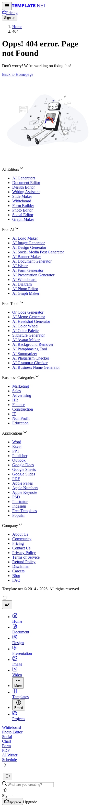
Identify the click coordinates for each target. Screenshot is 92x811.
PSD (16, 497)
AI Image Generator (28, 243)
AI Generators (23, 178)
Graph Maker (23, 219)
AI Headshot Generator (31, 321)
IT (14, 414)
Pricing (18, 543)
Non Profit (20, 418)
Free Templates (24, 511)
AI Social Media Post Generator (38, 252)
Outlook (19, 460)
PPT (15, 451)
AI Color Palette (25, 330)
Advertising (21, 395)
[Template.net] (29, 7)
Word (16, 442)
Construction (22, 409)
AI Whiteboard (24, 279)
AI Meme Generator (28, 317)
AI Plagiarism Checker (30, 358)
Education (20, 423)
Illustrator (20, 501)
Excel (16, 446)
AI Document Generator (32, 261)
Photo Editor (22, 210)
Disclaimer (21, 566)
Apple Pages (22, 483)
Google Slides (23, 474)
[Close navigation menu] (7, 604)
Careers (18, 571)
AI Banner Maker (26, 256)
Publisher (19, 455)
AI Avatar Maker (26, 340)
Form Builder (23, 205)
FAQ (16, 580)
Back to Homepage (17, 74)
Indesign (19, 506)
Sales (16, 391)
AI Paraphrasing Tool (29, 349)
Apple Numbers (25, 488)
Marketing (20, 386)
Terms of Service (26, 557)
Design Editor (23, 187)
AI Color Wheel (25, 326)
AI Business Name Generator (36, 367)
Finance (18, 404)
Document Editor (26, 182)
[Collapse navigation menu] (7, 776)
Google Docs (23, 465)
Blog (16, 575)
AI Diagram (22, 284)
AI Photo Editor (25, 289)
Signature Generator (28, 335)
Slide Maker (22, 196)
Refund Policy (24, 562)
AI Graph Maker (25, 293)
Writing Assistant (26, 192)
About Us (20, 534)
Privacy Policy (24, 552)
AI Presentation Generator (33, 275)
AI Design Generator (29, 247)
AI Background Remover (32, 344)
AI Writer (20, 266)
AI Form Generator (27, 270)
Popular (18, 515)
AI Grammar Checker (30, 363)
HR (15, 400)
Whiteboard (21, 201)
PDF (16, 478)
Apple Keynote (24, 492)
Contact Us (21, 548)
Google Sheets (24, 469)
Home (17, 26)
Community (21, 539)
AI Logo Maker (25, 238)
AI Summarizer (24, 353)
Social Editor (22, 215)
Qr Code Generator (27, 312)
